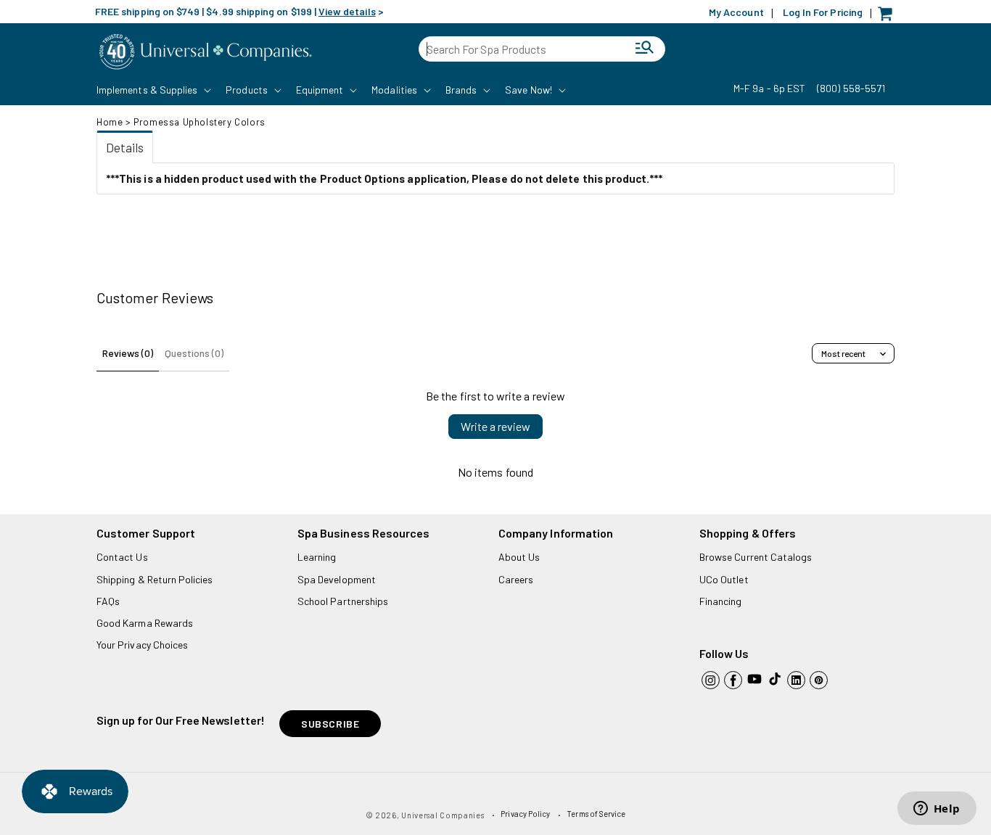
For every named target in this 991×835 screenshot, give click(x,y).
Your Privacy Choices (142, 644)
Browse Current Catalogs (755, 557)
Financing (720, 601)
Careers (515, 579)
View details (347, 11)
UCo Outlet (724, 579)
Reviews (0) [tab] (127, 353)
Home (109, 122)
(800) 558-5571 (851, 88)
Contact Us (122, 557)
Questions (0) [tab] (194, 353)
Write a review (495, 426)
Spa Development (336, 579)
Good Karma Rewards (144, 623)
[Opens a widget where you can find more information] (936, 809)
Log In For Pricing (823, 12)
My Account (736, 12)
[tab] (124, 147)
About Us (519, 557)
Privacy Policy (525, 813)
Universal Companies (442, 815)
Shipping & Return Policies (154, 579)
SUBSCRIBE (330, 723)
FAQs (108, 601)
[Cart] (888, 17)
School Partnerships (342, 601)
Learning (316, 557)
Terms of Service (596, 813)
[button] (152, 90)
